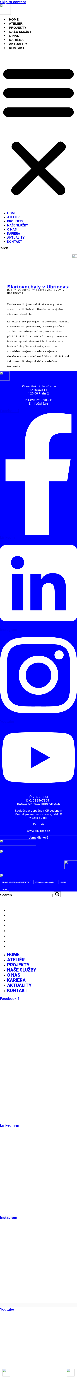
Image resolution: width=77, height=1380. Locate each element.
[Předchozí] (6, 1372)
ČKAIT (63, 882)
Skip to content (13, 2)
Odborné (24, 290)
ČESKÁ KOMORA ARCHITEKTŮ (15, 882)
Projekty (17, 27)
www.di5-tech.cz (38, 831)
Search (6, 895)
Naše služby (20, 31)
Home (14, 19)
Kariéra (16, 40)
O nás (14, 36)
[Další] (70, 1372)
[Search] (13, 248)
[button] (38, 130)
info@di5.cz (40, 403)
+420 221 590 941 (40, 400)
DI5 (10, 290)
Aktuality (18, 44)
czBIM (4, 889)
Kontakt (17, 48)
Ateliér (16, 23)
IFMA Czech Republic (44, 882)
